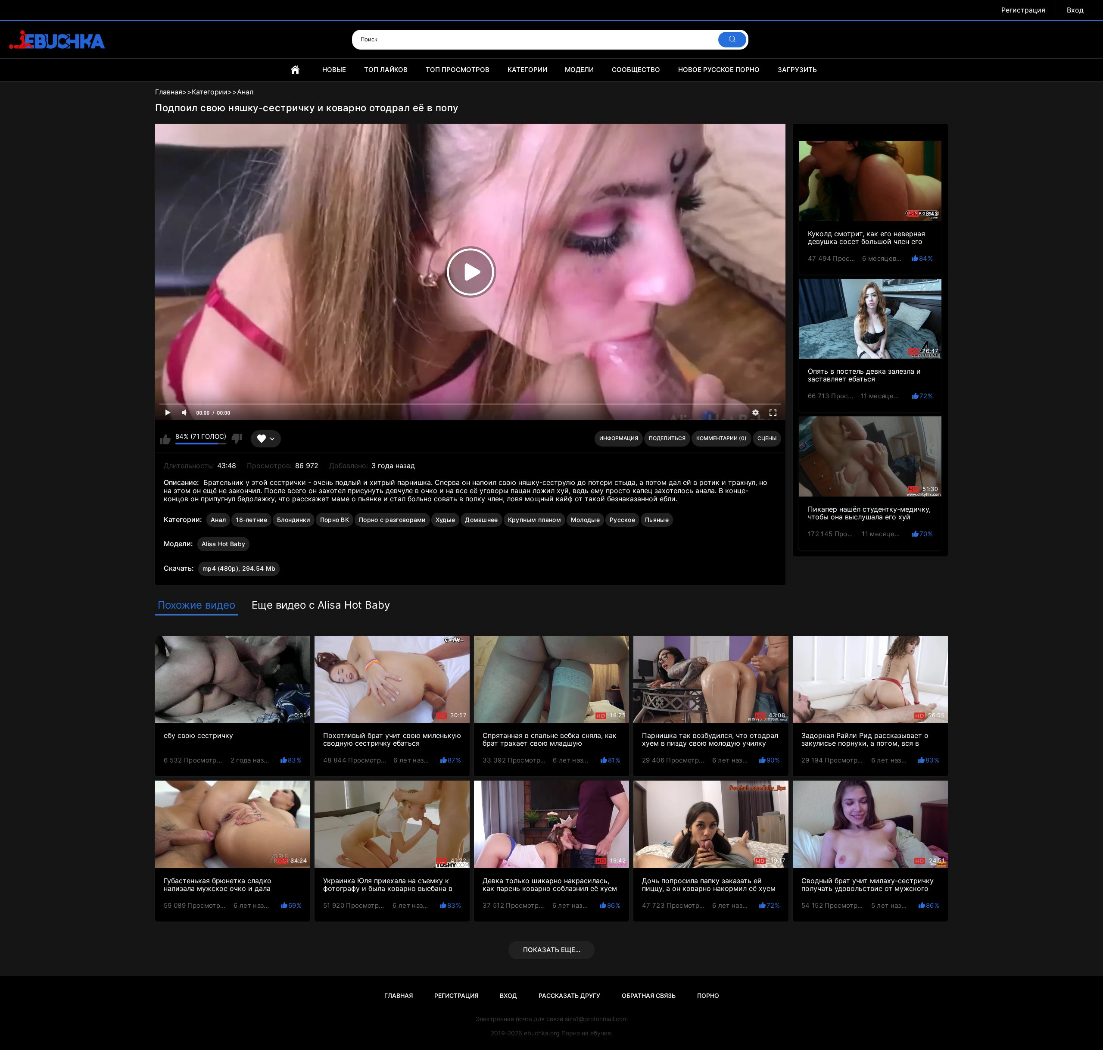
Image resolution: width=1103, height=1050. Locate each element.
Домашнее (481, 519)
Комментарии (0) (721, 438)
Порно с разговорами (392, 519)
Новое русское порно (719, 70)
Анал (218, 519)
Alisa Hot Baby (223, 543)
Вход (1075, 10)
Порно (708, 995)
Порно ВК (334, 519)
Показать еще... (551, 950)
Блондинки (293, 519)
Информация (618, 438)
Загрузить (797, 70)
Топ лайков (386, 70)
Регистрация (1023, 10)
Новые (334, 70)
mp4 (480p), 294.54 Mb (239, 568)
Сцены (766, 438)
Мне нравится (165, 438)
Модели (579, 70)
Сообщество (636, 70)
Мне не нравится (236, 438)
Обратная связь (649, 995)
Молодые (585, 519)
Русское (622, 519)
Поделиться (667, 438)
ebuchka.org (542, 1033)
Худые (445, 519)
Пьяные (657, 519)
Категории (527, 70)
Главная (295, 70)
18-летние (251, 519)
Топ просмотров (457, 70)
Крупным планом (534, 519)
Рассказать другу (569, 995)
